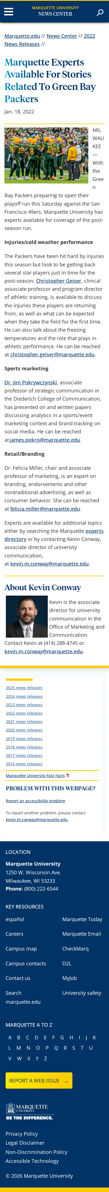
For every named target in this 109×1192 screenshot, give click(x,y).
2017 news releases (24, 755)
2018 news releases (24, 747)
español (15, 919)
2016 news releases (24, 763)
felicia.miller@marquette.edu (45, 508)
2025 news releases (24, 687)
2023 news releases (24, 704)
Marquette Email (81, 933)
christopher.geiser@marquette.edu (52, 354)
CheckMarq (75, 948)
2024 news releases (24, 696)
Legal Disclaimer (25, 1142)
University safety (81, 992)
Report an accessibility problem (35, 800)
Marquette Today (82, 919)
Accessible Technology (32, 1161)
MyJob (69, 978)
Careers (14, 933)
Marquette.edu (22, 35)
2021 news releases (24, 721)
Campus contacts (26, 963)
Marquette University (55, 7)
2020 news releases (24, 730)
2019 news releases (24, 738)
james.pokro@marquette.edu (45, 439)
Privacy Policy (22, 1133)
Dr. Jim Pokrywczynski (30, 382)
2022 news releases (24, 713)
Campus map (21, 948)
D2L (66, 963)
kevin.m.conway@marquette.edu (49, 563)
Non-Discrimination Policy (36, 1152)
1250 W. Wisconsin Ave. (33, 872)
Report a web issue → (39, 1080)
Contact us (18, 978)
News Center (55, 14)
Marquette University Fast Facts (35, 775)
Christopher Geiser (58, 280)
